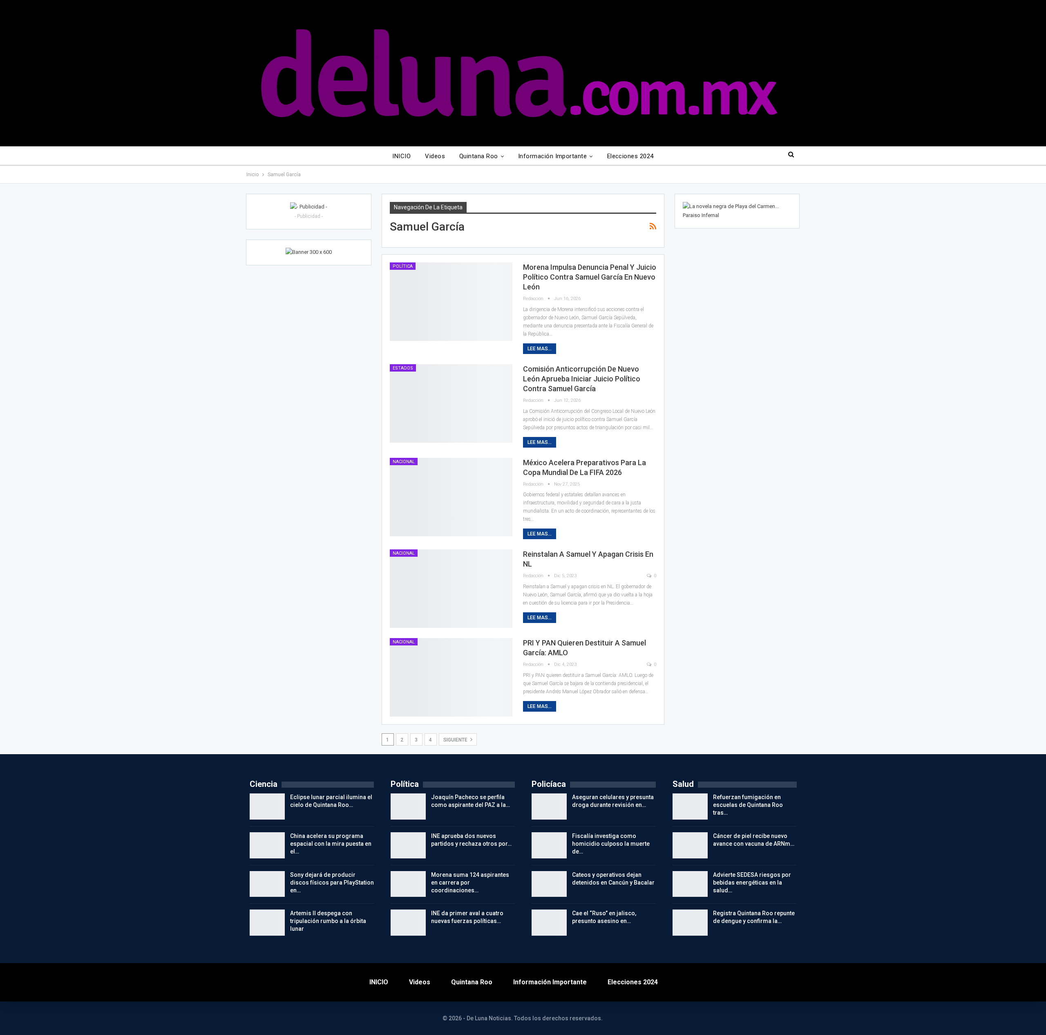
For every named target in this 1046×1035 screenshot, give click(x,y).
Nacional (404, 461)
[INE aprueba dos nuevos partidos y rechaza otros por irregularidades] (408, 845)
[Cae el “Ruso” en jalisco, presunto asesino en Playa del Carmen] (549, 923)
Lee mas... (539, 349)
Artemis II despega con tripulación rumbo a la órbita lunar (328, 921)
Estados (403, 368)
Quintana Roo (478, 156)
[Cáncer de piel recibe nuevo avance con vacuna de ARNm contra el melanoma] (690, 845)
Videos (435, 156)
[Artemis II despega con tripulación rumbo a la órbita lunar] (267, 923)
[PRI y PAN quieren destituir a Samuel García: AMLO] (451, 677)
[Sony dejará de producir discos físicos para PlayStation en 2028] (267, 884)
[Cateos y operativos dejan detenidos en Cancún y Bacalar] (549, 884)
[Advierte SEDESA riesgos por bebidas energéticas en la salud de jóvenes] (690, 884)
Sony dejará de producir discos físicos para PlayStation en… (332, 882)
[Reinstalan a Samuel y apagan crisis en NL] (451, 588)
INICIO (401, 156)
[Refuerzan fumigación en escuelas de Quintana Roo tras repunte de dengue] (690, 806)
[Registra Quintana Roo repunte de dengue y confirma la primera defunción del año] (690, 923)
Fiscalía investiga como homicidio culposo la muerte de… (611, 844)
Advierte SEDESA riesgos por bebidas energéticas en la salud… (752, 882)
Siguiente (456, 740)
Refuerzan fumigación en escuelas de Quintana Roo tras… (748, 805)
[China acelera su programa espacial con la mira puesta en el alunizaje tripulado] (267, 845)
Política (403, 266)
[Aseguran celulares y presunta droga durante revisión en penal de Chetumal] (549, 806)
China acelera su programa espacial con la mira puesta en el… (330, 844)
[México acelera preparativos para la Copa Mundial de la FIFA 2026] (451, 497)
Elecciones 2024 (630, 156)
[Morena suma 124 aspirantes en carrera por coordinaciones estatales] (408, 884)
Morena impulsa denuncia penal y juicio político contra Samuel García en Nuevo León (589, 277)
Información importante (552, 156)
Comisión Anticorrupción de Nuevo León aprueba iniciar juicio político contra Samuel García (581, 379)
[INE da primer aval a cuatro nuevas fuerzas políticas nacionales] (408, 923)
